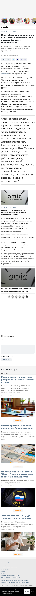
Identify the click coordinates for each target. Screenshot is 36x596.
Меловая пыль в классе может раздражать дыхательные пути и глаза (17, 379)
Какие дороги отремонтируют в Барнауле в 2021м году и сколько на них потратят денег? (13, 212)
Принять (26, 591)
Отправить (6, 359)
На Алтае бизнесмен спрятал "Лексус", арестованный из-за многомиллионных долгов (17, 474)
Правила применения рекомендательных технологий (14, 580)
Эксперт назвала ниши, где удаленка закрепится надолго (17, 516)
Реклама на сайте (5, 569)
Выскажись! (6, 59)
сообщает (5, 74)
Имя (3, 339)
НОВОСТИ (4, 31)
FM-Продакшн (4, 565)
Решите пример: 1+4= (7, 356)
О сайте (3, 573)
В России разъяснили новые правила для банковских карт (17, 426)
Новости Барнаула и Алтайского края (10, 577)
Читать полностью (18, 420)
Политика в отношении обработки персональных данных (15, 582)
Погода (3, 571)
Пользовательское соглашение (9, 567)
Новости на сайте (5, 562)
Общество (13, 31)
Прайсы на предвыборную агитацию (10, 575)
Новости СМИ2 (5, 373)
